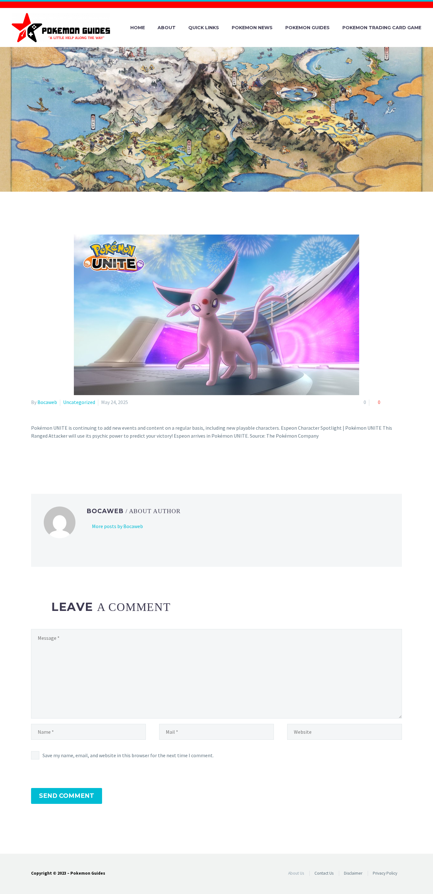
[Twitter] (44, 461)
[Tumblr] (62, 461)
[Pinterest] (53, 461)
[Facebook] (35, 461)
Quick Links (203, 27)
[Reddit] (81, 461)
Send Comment (66, 795)
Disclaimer (353, 873)
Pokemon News (252, 27)
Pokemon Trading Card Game (381, 27)
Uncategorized (79, 402)
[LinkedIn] (71, 461)
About (167, 27)
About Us (296, 873)
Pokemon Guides (307, 27)
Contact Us (323, 873)
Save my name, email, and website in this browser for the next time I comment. (128, 755)
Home (137, 27)
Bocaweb (47, 402)
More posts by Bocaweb (117, 526)
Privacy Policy (385, 873)
